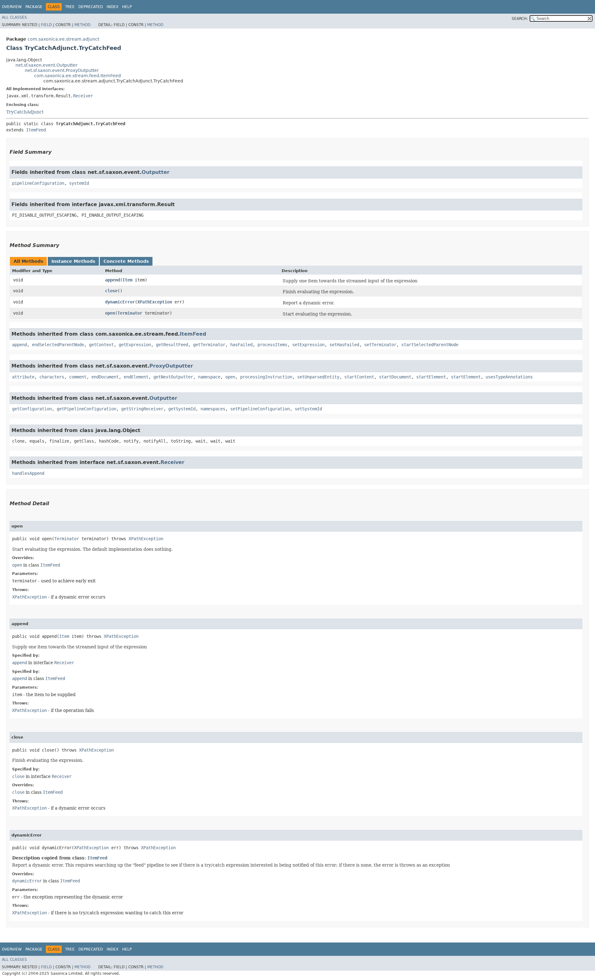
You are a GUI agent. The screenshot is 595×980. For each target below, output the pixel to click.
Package (33, 7)
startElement (431, 376)
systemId (79, 183)
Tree (70, 7)
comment (77, 376)
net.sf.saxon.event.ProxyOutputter (62, 70)
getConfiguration (32, 408)
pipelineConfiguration (38, 183)
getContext (101, 344)
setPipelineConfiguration (260, 408)
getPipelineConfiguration (86, 408)
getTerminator (209, 344)
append (112, 279)
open (110, 313)
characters (51, 376)
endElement (136, 376)
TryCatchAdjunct (25, 111)
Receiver (83, 95)
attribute (23, 376)
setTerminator (380, 344)
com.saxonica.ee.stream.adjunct (63, 39)
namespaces (213, 408)
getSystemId (182, 408)
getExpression (135, 344)
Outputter (156, 172)
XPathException (154, 301)
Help (127, 7)
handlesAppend (28, 473)
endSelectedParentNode (58, 344)
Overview (12, 7)
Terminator (129, 313)
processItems (272, 344)
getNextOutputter (173, 376)
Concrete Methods (126, 261)
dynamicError (120, 301)
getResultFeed (172, 344)
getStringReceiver (142, 408)
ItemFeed (36, 129)
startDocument (395, 376)
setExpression (308, 344)
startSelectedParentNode (429, 344)
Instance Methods (73, 261)
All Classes (14, 17)
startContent (359, 376)
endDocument (105, 376)
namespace (209, 376)
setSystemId (308, 408)
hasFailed (241, 344)
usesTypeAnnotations (509, 376)
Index (112, 7)
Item (127, 279)
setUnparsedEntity (318, 376)
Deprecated (90, 7)
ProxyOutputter (171, 366)
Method (82, 25)
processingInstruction (266, 376)
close (111, 290)
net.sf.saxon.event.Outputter (46, 65)
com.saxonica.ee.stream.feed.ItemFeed (77, 75)
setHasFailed (344, 344)
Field (46, 25)
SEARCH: (520, 18)
